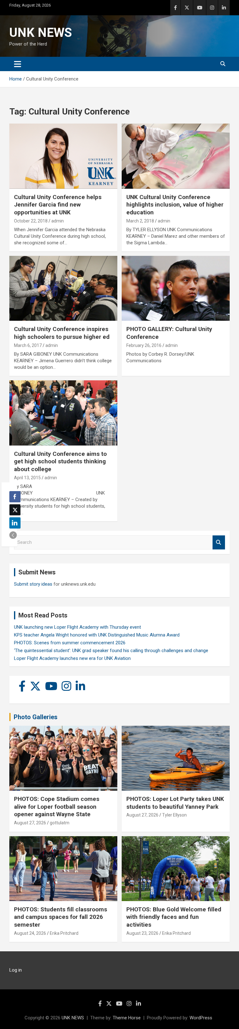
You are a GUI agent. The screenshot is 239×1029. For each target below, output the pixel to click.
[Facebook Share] (15, 496)
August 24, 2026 (30, 933)
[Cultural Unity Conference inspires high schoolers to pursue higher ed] (63, 288)
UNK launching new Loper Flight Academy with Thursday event (77, 627)
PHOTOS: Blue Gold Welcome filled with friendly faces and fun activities (173, 917)
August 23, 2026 (142, 933)
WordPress (201, 1018)
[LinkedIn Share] (15, 523)
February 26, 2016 (144, 345)
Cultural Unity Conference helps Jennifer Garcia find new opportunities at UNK (57, 204)
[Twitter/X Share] (15, 509)
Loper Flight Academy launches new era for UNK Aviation (72, 658)
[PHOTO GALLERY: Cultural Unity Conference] (175, 288)
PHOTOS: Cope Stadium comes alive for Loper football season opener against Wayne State (56, 806)
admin (57, 220)
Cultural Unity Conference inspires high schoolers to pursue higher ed (62, 332)
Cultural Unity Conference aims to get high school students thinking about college (60, 461)
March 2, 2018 (140, 220)
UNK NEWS (40, 32)
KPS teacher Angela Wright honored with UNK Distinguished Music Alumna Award (97, 635)
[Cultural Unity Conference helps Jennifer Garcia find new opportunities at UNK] (63, 156)
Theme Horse (127, 1018)
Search (219, 542)
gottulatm (59, 822)
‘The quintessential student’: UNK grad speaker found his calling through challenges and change (111, 650)
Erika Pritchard (64, 933)
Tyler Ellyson (174, 814)
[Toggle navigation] (17, 64)
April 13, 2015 (27, 477)
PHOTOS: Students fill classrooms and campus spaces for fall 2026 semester (60, 917)
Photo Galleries (36, 717)
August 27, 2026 (30, 822)
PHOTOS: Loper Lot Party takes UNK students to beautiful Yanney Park (175, 802)
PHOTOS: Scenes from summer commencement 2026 (69, 643)
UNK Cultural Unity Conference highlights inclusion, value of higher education (174, 204)
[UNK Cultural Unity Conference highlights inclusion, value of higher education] (175, 156)
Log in (15, 970)
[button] (13, 535)
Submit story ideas (33, 584)
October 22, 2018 (31, 220)
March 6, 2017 (28, 345)
